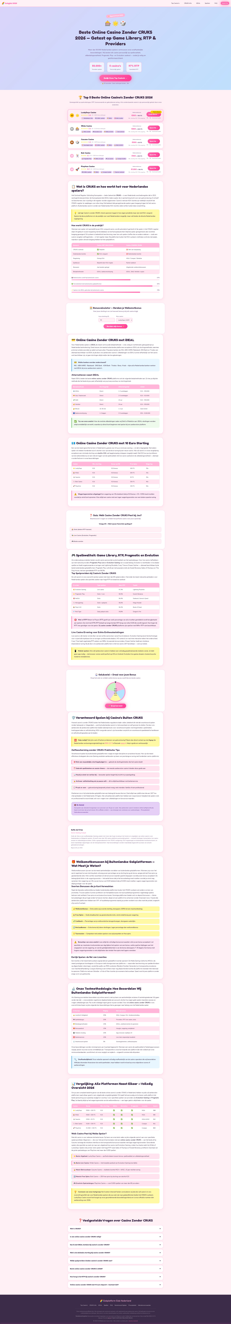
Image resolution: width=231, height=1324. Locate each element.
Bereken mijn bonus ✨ (115, 326)
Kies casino (119, 316)
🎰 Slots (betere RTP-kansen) (81, 529)
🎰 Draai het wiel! (115, 706)
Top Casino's (175, 3)
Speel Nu (225, 3)
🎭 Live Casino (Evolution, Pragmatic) (84, 535)
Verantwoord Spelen (121, 1305)
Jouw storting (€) (104, 316)
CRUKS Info (188, 3)
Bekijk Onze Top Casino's (114, 78)
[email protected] (133, 1321)
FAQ (216, 3)
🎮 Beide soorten (77, 541)
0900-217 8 (109, 743)
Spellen (207, 3)
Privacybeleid (145, 810)
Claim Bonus (152, 114)
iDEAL (198, 3)
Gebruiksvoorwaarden (81, 812)
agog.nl (123, 743)
